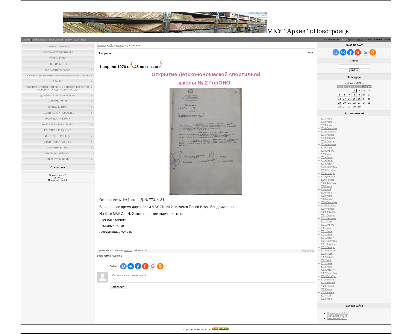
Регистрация (56, 39)
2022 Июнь (326, 263)
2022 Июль (326, 266)
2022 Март (326, 253)
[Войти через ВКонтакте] (130, 266)
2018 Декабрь (328, 138)
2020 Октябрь (328, 205)
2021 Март (326, 221)
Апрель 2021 (354, 83)
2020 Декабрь (328, 212)
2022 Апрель (327, 257)
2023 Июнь (326, 299)
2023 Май (326, 295)
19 (339, 102)
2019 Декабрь (328, 176)
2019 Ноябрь (328, 173)
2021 (111, 45)
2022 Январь (328, 247)
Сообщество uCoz (337, 315)
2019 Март (326, 147)
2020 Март (326, 186)
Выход (68, 39)
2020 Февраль (328, 183)
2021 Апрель (327, 225)
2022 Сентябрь (329, 273)
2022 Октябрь (328, 276)
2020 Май (326, 189)
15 (354, 98)
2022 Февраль (328, 250)
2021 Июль (326, 234)
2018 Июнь (326, 118)
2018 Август (327, 125)
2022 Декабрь (328, 282)
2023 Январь (328, 286)
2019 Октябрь (328, 170)
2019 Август (327, 163)
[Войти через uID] (123, 266)
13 (344, 98)
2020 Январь (328, 179)
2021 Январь (328, 215)
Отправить (118, 287)
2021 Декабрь (328, 244)
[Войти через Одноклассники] (160, 266)
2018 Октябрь (328, 131)
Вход (76, 39)
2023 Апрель (327, 292)
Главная (26, 39)
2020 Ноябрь (328, 208)
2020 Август (327, 199)
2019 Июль (326, 160)
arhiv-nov (128, 250)
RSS (83, 39)
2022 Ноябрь (328, 279)
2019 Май (326, 154)
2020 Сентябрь (329, 202)
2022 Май (326, 260)
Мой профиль (39, 39)
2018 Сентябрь (329, 128)
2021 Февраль (328, 218)
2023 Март (326, 289)
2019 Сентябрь (329, 167)
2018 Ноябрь (328, 134)
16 (359, 98)
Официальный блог (337, 313)
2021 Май (326, 228)
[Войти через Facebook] (138, 266)
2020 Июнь (326, 192)
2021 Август (327, 237)
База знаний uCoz (337, 318)
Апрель (120, 45)
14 (349, 98)
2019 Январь (328, 141)
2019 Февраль (328, 144)
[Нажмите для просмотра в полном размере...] (206, 194)
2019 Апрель (327, 151)
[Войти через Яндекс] (145, 266)
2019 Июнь (326, 157)
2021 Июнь (326, 231)
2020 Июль (326, 196)
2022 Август (327, 270)
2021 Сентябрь (329, 241)
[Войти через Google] (152, 266)
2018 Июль (326, 122)
